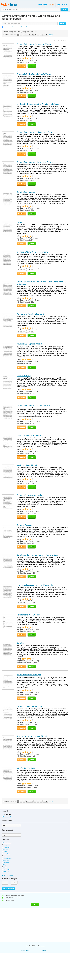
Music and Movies (7, 858)
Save (32, 66)
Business (5, 849)
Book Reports (6, 847)
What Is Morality (24, 375)
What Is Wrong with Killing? (29, 435)
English (5, 851)
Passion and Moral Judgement (30, 314)
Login (58, 5)
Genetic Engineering (26, 192)
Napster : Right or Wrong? (28, 615)
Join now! (51, 5)
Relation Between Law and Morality (32, 736)
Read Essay (21, 66)
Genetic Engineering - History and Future (35, 132)
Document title (7, 814)
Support (64, 5)
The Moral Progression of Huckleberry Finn (36, 585)
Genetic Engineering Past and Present (33, 405)
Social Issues (6, 869)
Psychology (6, 862)
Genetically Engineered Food (30, 706)
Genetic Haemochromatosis (29, 495)
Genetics (20, 643)
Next (50, 35)
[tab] (35, 875)
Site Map (44, 950)
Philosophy (6, 860)
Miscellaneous (6, 856)
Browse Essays (42, 5)
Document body (7, 817)
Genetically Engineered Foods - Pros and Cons (37, 555)
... (43, 35)
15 (46, 35)
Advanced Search (8, 888)
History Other (6, 854)
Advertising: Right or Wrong (29, 344)
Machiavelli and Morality (27, 465)
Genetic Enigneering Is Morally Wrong (34, 44)
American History (7, 843)
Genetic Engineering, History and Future (35, 162)
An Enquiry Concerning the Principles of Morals (38, 104)
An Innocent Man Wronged (29, 675)
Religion (5, 865)
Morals (20, 222)
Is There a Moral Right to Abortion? (32, 252)
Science (5, 867)
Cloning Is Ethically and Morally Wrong (34, 74)
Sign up (35, 904)
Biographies (6, 845)
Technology (6, 871)
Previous (13, 35)
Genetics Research (25, 525)
